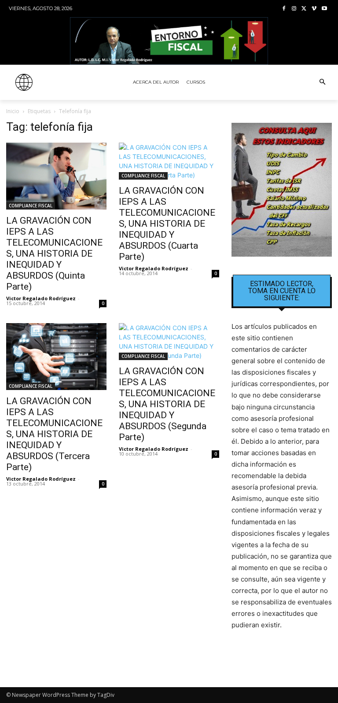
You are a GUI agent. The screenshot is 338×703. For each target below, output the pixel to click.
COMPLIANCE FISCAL (30, 205)
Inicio (12, 111)
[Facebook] (284, 9)
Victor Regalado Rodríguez (41, 298)
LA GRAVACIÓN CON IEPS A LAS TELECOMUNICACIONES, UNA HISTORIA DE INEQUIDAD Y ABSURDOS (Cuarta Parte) (167, 223)
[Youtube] (324, 9)
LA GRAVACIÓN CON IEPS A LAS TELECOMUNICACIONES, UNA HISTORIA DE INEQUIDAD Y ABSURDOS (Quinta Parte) (54, 253)
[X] (304, 9)
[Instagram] (294, 9)
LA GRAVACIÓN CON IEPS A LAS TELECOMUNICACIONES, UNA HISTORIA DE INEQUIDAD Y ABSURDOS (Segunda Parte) (167, 404)
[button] (322, 82)
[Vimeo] (314, 9)
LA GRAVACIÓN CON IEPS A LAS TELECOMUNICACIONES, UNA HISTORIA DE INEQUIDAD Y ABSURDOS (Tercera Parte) (54, 434)
